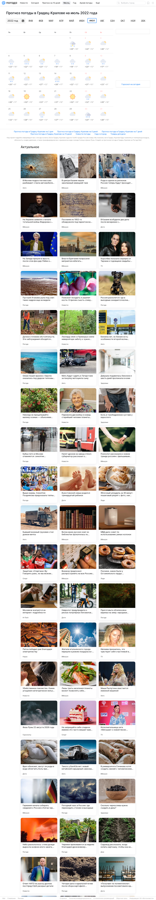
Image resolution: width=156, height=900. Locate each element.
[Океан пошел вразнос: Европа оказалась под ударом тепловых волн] (39, 367)
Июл (92, 20)
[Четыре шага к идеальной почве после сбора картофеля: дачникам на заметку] (78, 875)
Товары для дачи (118, 134)
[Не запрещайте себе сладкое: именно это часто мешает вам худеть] (78, 719)
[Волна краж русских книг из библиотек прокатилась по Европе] (78, 523)
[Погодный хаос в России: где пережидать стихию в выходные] (78, 797)
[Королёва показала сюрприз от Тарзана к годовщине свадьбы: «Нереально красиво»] (117, 250)
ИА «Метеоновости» (147, 898)
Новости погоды (83, 134)
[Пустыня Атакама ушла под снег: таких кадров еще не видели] (39, 289)
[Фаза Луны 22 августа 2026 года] (39, 719)
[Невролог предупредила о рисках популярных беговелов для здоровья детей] (78, 601)
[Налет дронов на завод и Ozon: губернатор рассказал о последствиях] (78, 445)
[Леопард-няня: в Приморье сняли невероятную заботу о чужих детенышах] (78, 328)
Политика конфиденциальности (80, 898)
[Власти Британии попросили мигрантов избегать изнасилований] (78, 250)
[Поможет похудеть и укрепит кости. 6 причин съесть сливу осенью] (78, 289)
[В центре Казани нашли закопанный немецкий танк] (78, 172)
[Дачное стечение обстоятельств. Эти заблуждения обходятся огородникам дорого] (39, 328)
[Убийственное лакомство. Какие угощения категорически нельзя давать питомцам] (39, 680)
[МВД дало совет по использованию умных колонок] (117, 523)
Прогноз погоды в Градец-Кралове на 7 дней (122, 131)
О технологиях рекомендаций (103, 898)
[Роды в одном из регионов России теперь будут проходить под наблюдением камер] (117, 172)
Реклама (21, 898)
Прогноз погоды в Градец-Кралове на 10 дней (51, 134)
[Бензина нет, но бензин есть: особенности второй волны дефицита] (117, 328)
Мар (51, 20)
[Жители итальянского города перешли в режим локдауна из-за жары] (78, 641)
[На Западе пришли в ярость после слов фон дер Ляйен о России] (39, 250)
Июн (81, 20)
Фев (41, 20)
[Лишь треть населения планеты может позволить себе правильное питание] (78, 680)
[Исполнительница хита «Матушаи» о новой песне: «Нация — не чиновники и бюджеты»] (117, 719)
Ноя (133, 20)
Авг (102, 20)
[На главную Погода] (11, 3)
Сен (112, 20)
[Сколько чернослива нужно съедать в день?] (117, 797)
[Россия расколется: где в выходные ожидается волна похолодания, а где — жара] (117, 289)
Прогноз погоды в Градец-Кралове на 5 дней (77, 131)
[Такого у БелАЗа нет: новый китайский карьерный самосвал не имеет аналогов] (78, 758)
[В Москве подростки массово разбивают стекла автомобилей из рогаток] (39, 172)
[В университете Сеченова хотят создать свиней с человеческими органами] (117, 758)
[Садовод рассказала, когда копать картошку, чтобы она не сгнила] (117, 836)
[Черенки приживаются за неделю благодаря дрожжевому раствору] (78, 836)
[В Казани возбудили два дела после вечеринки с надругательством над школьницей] (117, 211)
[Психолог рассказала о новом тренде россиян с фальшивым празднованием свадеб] (117, 445)
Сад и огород (100, 134)
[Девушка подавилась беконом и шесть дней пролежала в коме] (117, 367)
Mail (3, 898)
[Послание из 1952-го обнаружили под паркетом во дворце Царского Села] (78, 211)
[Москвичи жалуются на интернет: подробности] (39, 601)
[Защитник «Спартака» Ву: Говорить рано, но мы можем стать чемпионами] (39, 562)
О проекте (63, 898)
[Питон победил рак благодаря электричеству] (39, 641)
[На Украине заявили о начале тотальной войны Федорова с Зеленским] (39, 211)
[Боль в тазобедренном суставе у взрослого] (117, 406)
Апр (61, 20)
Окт (123, 20)
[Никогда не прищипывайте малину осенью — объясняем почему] (39, 406)
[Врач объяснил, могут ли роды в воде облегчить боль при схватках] (39, 758)
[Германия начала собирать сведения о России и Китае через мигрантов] (39, 797)
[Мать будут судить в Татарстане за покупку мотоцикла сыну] (78, 367)
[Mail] (3, 3)
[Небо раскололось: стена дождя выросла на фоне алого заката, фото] (39, 836)
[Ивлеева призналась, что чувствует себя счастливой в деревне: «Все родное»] (117, 641)
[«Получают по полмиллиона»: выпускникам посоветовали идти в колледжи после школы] (117, 875)
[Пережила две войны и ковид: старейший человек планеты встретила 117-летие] (78, 406)
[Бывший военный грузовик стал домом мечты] (39, 523)
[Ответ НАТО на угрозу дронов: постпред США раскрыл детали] (39, 875)
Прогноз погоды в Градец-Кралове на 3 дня (33, 131)
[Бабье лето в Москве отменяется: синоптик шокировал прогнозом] (39, 445)
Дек (143, 20)
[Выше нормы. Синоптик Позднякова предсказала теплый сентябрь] (39, 484)
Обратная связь (121, 898)
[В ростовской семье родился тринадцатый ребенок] (78, 484)
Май (71, 20)
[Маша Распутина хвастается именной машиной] (117, 680)
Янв (31, 20)
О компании (11, 898)
